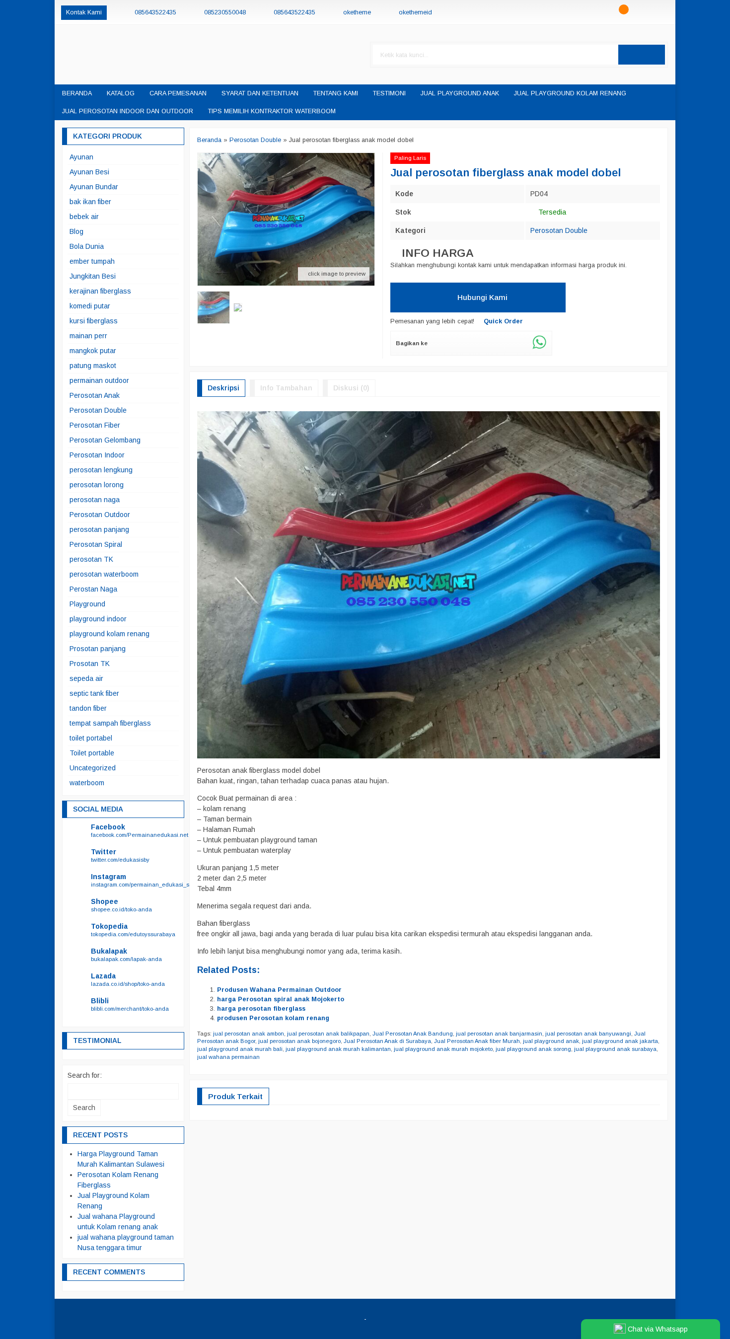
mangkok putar (93, 351)
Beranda (77, 93)
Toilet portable (92, 753)
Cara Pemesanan (178, 93)
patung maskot (93, 366)
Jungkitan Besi (93, 276)
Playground (87, 604)
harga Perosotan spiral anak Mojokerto (280, 999)
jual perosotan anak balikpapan (328, 1034)
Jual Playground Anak (460, 93)
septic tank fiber (94, 693)
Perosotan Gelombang (105, 440)
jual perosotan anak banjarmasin (499, 1034)
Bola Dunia (87, 246)
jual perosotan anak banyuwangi (588, 1034)
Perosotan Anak (95, 395)
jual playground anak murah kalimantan (338, 1049)
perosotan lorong (97, 485)
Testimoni (389, 93)
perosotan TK (91, 559)
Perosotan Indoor (97, 455)
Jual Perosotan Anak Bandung (412, 1034)
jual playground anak (551, 1041)
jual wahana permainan (228, 1057)
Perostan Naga (93, 589)
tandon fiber (88, 708)
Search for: (85, 1075)
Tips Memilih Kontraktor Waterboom (272, 111)
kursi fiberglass (94, 321)
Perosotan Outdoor (100, 515)
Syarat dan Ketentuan (259, 93)
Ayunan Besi (89, 172)
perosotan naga (95, 500)
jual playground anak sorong (533, 1049)
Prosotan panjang (98, 649)
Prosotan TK (90, 664)
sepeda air (86, 678)
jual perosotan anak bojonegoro (299, 1041)
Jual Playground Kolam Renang (570, 93)
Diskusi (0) (351, 388)
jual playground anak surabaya (615, 1049)
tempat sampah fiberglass (110, 723)
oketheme (357, 12)
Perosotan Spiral (96, 544)
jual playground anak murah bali (240, 1049)
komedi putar (90, 306)
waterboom (87, 783)
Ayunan (81, 157)
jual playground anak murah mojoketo (443, 1049)
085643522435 (155, 12)
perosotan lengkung (101, 470)
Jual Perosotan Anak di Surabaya (387, 1041)
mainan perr (88, 336)
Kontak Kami (84, 12)
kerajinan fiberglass (100, 291)
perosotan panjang (99, 529)
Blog (76, 231)
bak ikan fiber (90, 202)
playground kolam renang (109, 634)
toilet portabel (91, 738)
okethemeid (415, 12)
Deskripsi (223, 388)
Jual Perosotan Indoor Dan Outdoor (127, 111)
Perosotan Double (558, 230)
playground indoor (98, 619)
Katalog (121, 93)
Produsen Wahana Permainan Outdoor (279, 989)
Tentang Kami (335, 93)
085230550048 (225, 12)
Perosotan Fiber (95, 425)
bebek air (84, 217)
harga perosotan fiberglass (261, 1008)
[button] (641, 55)
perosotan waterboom (104, 574)
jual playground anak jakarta (620, 1041)
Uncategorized (93, 768)
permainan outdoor (99, 380)
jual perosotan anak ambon (248, 1034)
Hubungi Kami (481, 297)
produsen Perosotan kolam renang (273, 1018)
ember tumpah (92, 261)
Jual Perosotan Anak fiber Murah (477, 1041)
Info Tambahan (286, 388)
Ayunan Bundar (94, 187)
